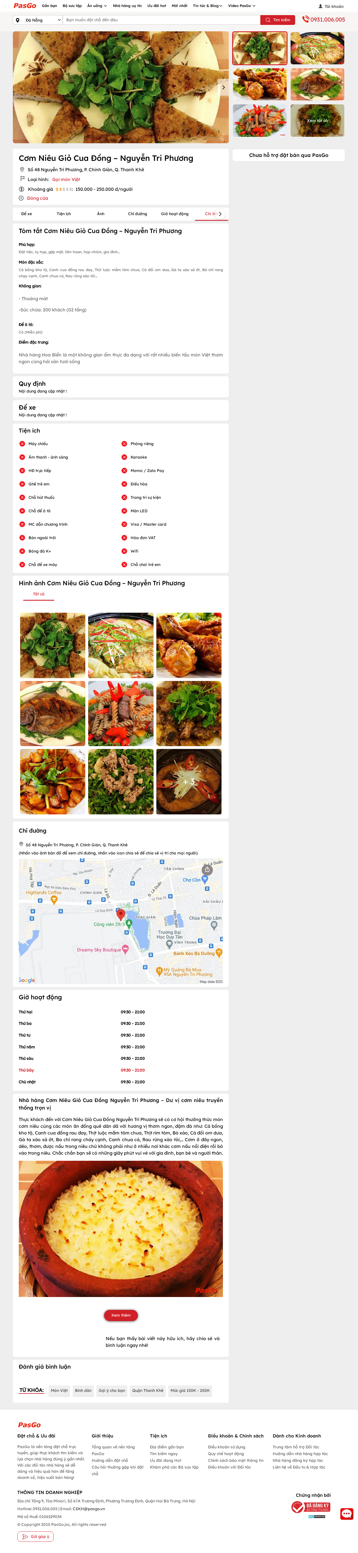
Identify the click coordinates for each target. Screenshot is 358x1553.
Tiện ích (64, 213)
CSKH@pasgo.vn (88, 1508)
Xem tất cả (317, 120)
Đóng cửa (37, 198)
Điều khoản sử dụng (226, 1446)
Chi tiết (211, 213)
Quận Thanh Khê (147, 1390)
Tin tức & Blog (206, 5)
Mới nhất (179, 5)
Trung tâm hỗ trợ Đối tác (296, 1446)
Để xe (26, 213)
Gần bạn (49, 5)
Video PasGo (240, 5)
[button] (260, 48)
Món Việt (59, 1390)
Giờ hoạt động (175, 213)
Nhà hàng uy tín (127, 5)
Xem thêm (121, 1315)
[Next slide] (223, 87)
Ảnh (100, 213)
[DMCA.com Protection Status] (308, 1516)
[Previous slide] (18, 87)
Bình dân (83, 1390)
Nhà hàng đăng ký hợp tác (298, 1460)
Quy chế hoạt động (226, 1453)
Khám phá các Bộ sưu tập (174, 1467)
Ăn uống (95, 5)
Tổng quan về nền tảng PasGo (113, 1450)
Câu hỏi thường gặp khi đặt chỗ (117, 1470)
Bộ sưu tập (72, 5)
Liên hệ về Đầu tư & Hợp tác (299, 1467)
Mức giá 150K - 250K (190, 1390)
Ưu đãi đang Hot (165, 1460)
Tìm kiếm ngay (164, 1453)
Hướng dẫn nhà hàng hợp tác (300, 1453)
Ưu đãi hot (156, 5)
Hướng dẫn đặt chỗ (110, 1460)
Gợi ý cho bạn (112, 1390)
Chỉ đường (137, 213)
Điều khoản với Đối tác (229, 1467)
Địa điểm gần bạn (167, 1446)
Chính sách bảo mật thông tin (235, 1460)
